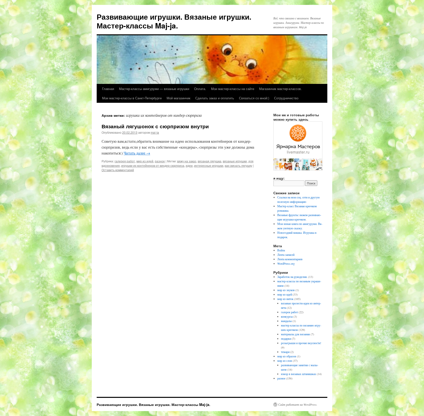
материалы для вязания (295, 334)
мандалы (286, 321)
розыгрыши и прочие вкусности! (301, 343)
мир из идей (144, 161)
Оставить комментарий (118, 170)
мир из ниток (285, 299)
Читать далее (137, 153)
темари (285, 352)
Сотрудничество (286, 98)
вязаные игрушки (235, 161)
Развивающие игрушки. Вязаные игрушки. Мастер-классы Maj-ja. (174, 21)
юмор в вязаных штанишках (298, 374)
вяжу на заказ (186, 161)
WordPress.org (286, 263)
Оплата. (200, 88)
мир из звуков (286, 290)
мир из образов (286, 356)
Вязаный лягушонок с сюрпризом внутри (155, 126)
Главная (108, 88)
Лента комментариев (290, 259)
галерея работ (125, 161)
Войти (281, 250)
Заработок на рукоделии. (292, 277)
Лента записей (285, 255)
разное (160, 161)
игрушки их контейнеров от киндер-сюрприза (152, 165)
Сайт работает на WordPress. (297, 404)
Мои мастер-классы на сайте (232, 88)
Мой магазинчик (178, 98)
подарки (286, 338)
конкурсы (287, 316)
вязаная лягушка (209, 161)
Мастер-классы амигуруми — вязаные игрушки (154, 88)
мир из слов (284, 361)
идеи (189, 165)
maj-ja (155, 132)
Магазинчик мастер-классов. (280, 88)
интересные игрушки (208, 165)
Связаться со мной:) (254, 98)
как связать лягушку (238, 165)
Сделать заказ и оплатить (214, 98)
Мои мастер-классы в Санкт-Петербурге (132, 98)
